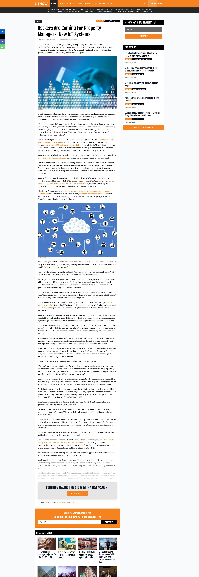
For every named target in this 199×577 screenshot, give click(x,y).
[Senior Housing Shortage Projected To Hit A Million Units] (46, 550)
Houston (140, 9)
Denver (126, 9)
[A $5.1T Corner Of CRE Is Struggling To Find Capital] (67, 550)
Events (62, 4)
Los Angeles (49, 11)
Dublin (133, 9)
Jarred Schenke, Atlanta (67, 40)
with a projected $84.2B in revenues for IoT (61, 145)
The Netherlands (133, 11)
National (59, 11)
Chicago (93, 9)
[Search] (145, 3)
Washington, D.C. (147, 11)
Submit (109, 522)
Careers (71, 4)
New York (67, 11)
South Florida (120, 11)
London (148, 9)
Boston (76, 9)
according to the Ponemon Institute (52, 158)
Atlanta (51, 9)
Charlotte (84, 9)
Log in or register (77, 493)
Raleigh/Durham (96, 11)
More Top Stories (143, 127)
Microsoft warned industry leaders (93, 194)
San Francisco (108, 11)
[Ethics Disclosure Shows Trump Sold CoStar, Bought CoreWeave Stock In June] (108, 550)
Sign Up (153, 4)
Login (160, 4)
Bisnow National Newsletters (140, 22)
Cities (53, 4)
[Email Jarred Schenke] (77, 39)
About (110, 4)
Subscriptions (99, 4)
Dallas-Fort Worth (104, 9)
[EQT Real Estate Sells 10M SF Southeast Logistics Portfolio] (87, 550)
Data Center (118, 9)
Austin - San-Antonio (64, 9)
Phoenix (86, 11)
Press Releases (83, 4)
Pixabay (40, 109)
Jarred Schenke (50, 502)
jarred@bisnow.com (66, 502)
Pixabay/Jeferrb (42, 257)
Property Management (111, 21)
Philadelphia (77, 11)
